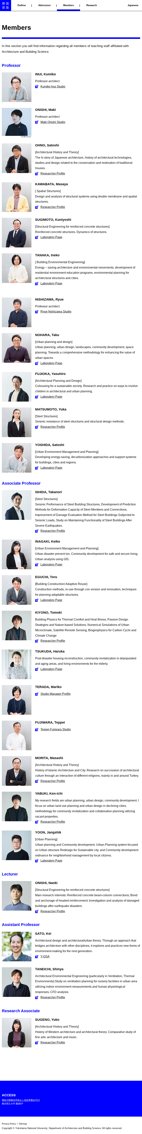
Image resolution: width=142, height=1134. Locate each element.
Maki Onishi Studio (52, 122)
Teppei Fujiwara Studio (55, 729)
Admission (44, 5)
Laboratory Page (51, 237)
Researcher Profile (52, 173)
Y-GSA (45, 956)
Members (68, 5)
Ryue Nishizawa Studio (55, 311)
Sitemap (23, 1124)
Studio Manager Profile (55, 693)
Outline (21, 5)
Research (91, 5)
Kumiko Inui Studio (52, 86)
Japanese (133, 5)
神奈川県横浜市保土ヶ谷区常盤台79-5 (21, 1100)
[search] (125, 6)
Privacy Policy (9, 1124)
